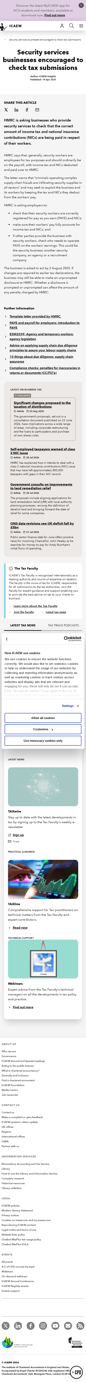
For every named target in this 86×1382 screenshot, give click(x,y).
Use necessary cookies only (43, 740)
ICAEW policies (11, 1205)
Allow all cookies (43, 718)
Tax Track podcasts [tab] (63, 625)
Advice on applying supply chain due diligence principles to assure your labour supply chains (43, 347)
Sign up (18, 835)
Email (37, 110)
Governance (9, 1056)
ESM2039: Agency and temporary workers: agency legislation (42, 336)
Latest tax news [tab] (22, 625)
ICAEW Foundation (13, 1085)
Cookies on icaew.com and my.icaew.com (26, 1220)
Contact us (8, 1112)
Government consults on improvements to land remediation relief (41, 486)
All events (7, 1262)
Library (6, 1168)
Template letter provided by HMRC (35, 316)
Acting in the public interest (18, 1066)
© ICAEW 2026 (10, 1362)
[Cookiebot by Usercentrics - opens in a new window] (63, 638)
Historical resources (13, 1183)
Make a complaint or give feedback (22, 1117)
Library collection (12, 1188)
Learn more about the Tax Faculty (35, 606)
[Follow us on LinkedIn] (18, 1326)
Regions (6, 1131)
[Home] (13, 26)
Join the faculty (24, 612)
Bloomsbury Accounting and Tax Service (25, 1164)
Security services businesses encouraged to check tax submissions (45, 39)
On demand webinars (14, 1276)
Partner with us (10, 1146)
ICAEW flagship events (15, 1286)
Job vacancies (10, 1095)
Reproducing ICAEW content (19, 1225)
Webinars (7, 1271)
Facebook (27, 110)
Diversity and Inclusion (15, 1075)
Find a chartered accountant (18, 1080)
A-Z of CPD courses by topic (18, 1266)
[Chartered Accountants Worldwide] (74, 1342)
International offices (13, 1136)
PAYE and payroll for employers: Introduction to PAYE (45, 325)
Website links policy (13, 1234)
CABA (5, 1141)
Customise (40, 729)
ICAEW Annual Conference (18, 1281)
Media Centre (10, 1090)
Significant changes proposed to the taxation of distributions (42, 405)
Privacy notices (10, 1215)
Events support (11, 1291)
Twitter (6, 110)
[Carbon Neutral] (19, 1342)
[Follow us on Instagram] (43, 1326)
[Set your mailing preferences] (68, 1326)
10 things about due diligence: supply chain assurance (41, 359)
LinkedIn (16, 110)
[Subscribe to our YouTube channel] (55, 1326)
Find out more (54, 15)
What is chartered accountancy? (20, 1070)
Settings (68, 706)
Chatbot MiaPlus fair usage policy (21, 1239)
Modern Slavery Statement (17, 1210)
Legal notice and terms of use (19, 1230)
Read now (20, 928)
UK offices (7, 1127)
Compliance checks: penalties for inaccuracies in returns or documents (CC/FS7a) (45, 370)
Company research (13, 1178)
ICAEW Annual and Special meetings (23, 1061)
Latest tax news (56, 612)
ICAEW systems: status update (20, 1122)
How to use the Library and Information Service (29, 1173)
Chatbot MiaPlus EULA (15, 1244)
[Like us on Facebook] (31, 1326)
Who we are (9, 1051)
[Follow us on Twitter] (6, 1326)
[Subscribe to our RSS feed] (80, 1326)
